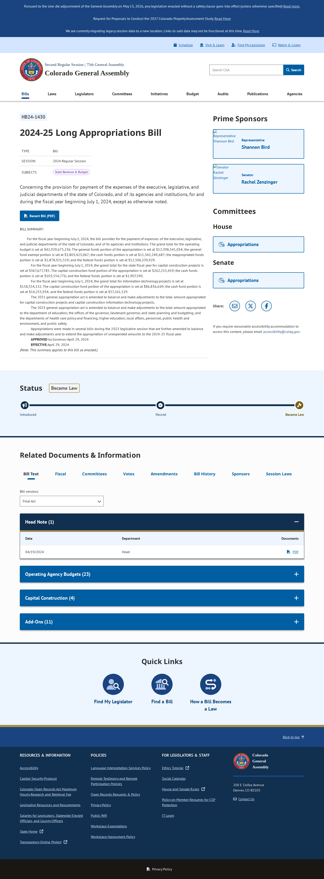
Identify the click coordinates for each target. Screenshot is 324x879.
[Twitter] (250, 306)
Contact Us (246, 799)
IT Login (168, 815)
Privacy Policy (101, 805)
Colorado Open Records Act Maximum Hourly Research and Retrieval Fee (48, 792)
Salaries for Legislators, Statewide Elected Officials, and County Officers (51, 818)
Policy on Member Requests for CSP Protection (188, 802)
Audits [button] (223, 93)
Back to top (291, 737)
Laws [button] (52, 93)
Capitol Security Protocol (38, 778)
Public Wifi (99, 815)
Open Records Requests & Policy (115, 794)
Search (295, 70)
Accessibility (29, 768)
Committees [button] (122, 93)
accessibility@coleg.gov (281, 331)
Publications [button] (257, 93)
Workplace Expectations (109, 826)
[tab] (31, 474)
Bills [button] (25, 93)
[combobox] (62, 501)
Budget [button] (192, 93)
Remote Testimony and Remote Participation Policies (114, 781)
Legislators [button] (84, 93)
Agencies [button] (294, 93)
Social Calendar (174, 778)
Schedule (186, 45)
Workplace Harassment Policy (113, 836)
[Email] (234, 306)
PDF (296, 552)
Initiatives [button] (159, 93)
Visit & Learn (214, 45)
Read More (222, 18)
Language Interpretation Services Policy (121, 768)
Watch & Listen (289, 45)
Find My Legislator (251, 45)
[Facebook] (266, 306)
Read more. (291, 6)
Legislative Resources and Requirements (50, 805)
